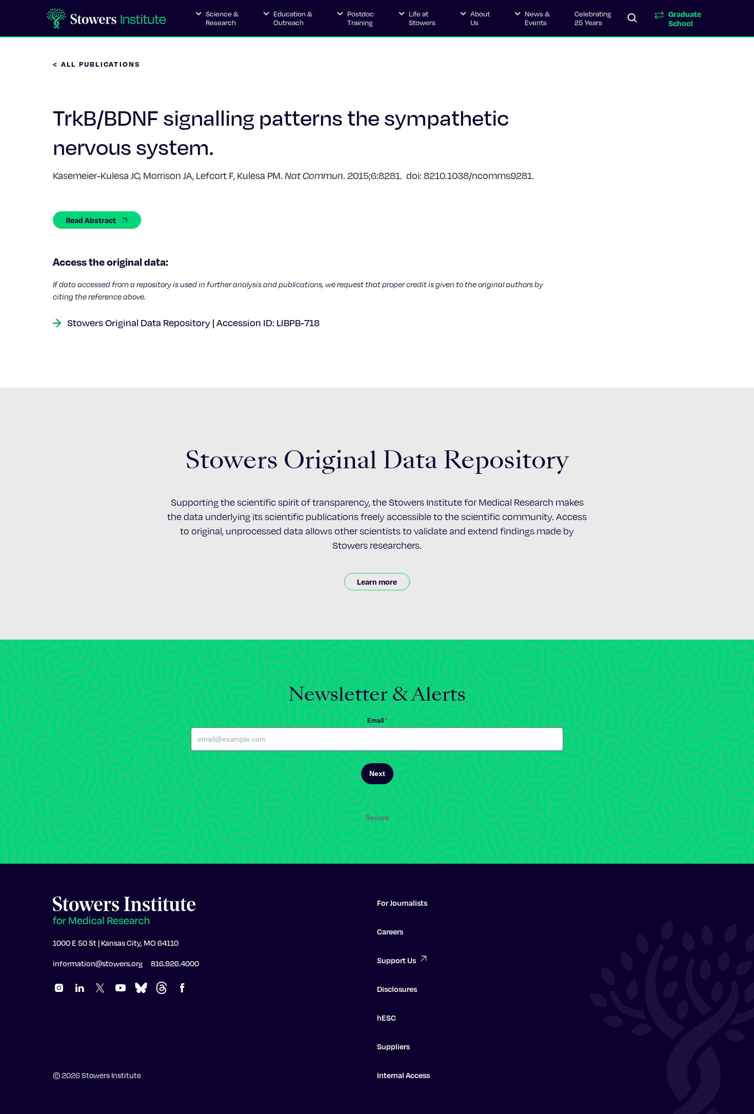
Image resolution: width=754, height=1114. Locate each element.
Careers (390, 931)
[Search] (632, 18)
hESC (386, 1017)
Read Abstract (91, 220)
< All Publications (97, 63)
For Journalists (402, 902)
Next (377, 773)
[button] (217, 18)
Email (377, 720)
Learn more (377, 581)
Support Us (396, 960)
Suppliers (393, 1046)
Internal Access (403, 1075)
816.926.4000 (175, 963)
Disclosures (397, 988)
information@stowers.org (98, 963)
